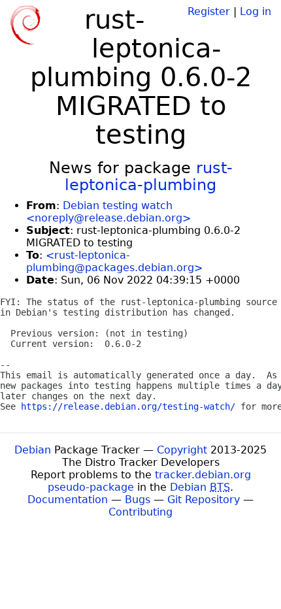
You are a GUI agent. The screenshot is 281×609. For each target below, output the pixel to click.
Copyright (182, 450)
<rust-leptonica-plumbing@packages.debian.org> (114, 261)
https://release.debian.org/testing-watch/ (128, 406)
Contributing (140, 512)
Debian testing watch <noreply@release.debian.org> (108, 211)
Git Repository (203, 499)
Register (209, 11)
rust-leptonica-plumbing (149, 176)
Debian (32, 450)
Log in (255, 11)
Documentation (67, 499)
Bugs (137, 499)
